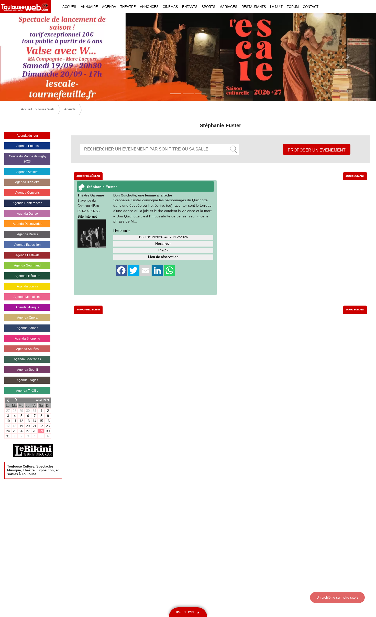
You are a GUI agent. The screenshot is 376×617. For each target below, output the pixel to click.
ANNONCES (149, 7)
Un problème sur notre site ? (337, 597)
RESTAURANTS (253, 7)
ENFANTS (189, 7)
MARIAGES (228, 7)
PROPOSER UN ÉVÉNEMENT (317, 150)
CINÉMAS (170, 7)
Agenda (69, 109)
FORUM (293, 7)
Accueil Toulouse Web (37, 109)
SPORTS (208, 7)
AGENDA (109, 7)
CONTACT (310, 7)
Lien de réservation (163, 257)
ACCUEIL (69, 7)
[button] (28, 57)
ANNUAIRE (89, 7)
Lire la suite (121, 231)
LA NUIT (276, 7)
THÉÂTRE (128, 7)
